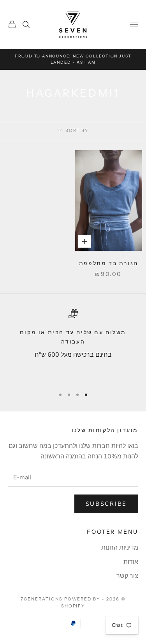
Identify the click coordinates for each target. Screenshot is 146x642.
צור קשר (127, 576)
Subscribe (106, 504)
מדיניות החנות (119, 547)
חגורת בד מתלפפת (108, 263)
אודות (130, 562)
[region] (73, 345)
